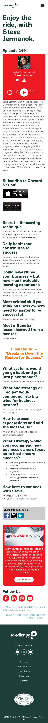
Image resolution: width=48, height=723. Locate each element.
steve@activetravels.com (25, 499)
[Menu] (42, 5)
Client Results (24, 671)
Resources (24, 676)
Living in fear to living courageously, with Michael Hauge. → (25, 616)
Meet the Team (24, 667)
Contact (24, 681)
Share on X (14, 515)
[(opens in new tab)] (24, 699)
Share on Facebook (7, 515)
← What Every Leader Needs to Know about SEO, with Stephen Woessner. (24, 609)
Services (24, 662)
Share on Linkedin (21, 515)
